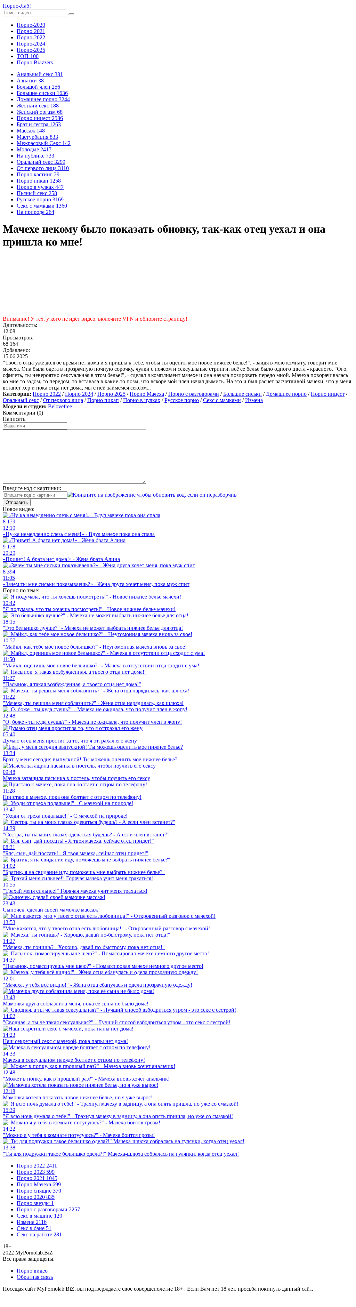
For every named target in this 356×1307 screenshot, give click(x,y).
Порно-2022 (31, 37)
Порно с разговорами (193, 394)
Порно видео (32, 1271)
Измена (254, 400)
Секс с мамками (222, 400)
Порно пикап (103, 400)
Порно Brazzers (35, 62)
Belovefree (60, 406)
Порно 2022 (47, 394)
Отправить (17, 502)
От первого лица (63, 400)
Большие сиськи (242, 394)
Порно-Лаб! (17, 6)
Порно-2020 (31, 25)
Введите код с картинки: (32, 488)
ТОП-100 (28, 56)
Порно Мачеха (147, 394)
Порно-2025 (31, 50)
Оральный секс (21, 400)
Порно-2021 (31, 31)
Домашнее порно (286, 394)
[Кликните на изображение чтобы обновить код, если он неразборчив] (152, 495)
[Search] (71, 14)
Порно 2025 (111, 394)
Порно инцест (328, 394)
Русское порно (181, 400)
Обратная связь (35, 1277)
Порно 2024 (79, 394)
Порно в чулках (141, 400)
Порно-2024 (31, 44)
